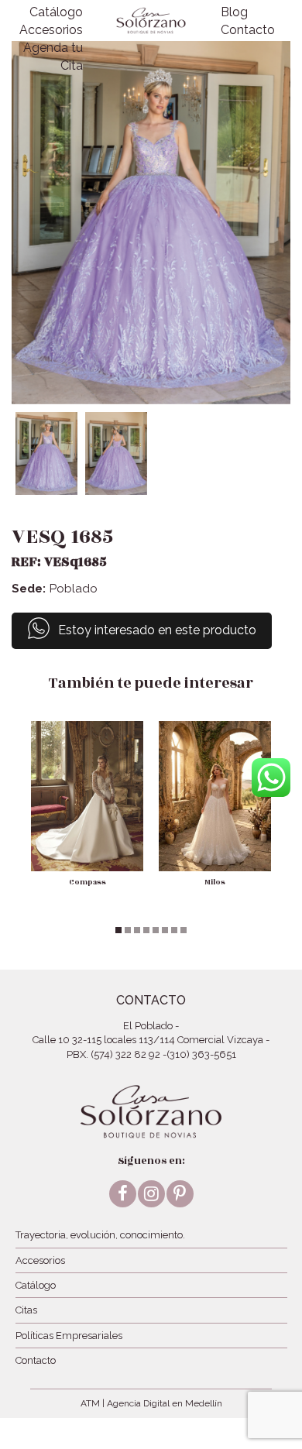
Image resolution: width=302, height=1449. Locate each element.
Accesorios (51, 29)
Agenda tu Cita (53, 56)
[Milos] (215, 796)
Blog (234, 12)
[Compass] (87, 796)
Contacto (248, 29)
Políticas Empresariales (68, 1335)
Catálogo (56, 12)
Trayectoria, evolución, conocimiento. (100, 1235)
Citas (26, 1310)
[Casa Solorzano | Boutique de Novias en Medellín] (151, 20)
